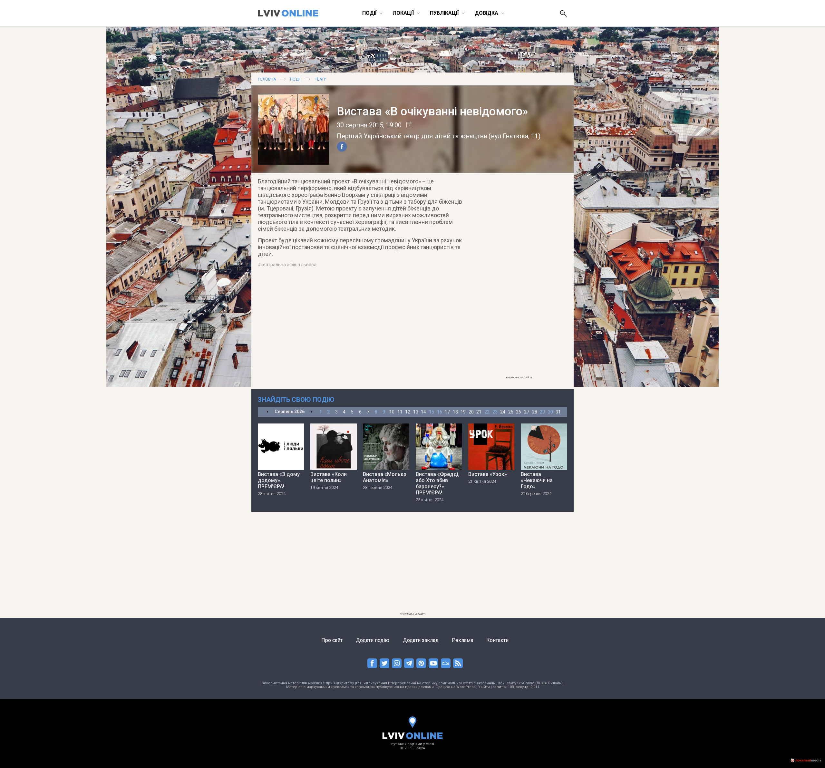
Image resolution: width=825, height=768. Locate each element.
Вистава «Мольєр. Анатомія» (385, 477)
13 (415, 411)
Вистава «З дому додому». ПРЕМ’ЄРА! (279, 480)
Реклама (462, 640)
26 (518, 411)
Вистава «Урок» (487, 474)
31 (558, 411)
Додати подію (372, 640)
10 (391, 411)
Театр (320, 79)
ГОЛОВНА (267, 79)
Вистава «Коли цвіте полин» (328, 477)
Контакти (497, 640)
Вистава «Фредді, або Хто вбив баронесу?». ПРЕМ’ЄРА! (438, 483)
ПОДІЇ (295, 79)
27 (526, 411)
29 (542, 411)
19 (463, 411)
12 (407, 411)
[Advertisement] (519, 276)
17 (447, 411)
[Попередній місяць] (268, 412)
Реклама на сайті (519, 377)
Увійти (484, 687)
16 (439, 411)
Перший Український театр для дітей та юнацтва (412, 136)
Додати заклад (421, 640)
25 (510, 411)
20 (471, 411)
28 (534, 411)
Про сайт (332, 640)
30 (550, 411)
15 (431, 411)
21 (478, 411)
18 (455, 411)
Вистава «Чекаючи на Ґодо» (537, 480)
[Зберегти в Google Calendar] (407, 125)
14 (423, 411)
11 (400, 411)
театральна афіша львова (288, 264)
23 (495, 411)
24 (502, 411)
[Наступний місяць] (311, 412)
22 (487, 411)
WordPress (465, 687)
